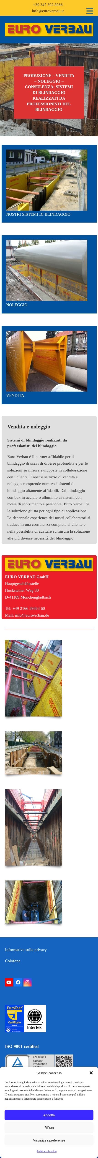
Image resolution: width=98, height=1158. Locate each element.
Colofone (12, 961)
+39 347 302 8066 (48, 5)
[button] (91, 1073)
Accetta (49, 1115)
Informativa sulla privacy (26, 949)
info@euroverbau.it (48, 11)
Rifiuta (49, 1128)
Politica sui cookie (47, 1151)
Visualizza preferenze (49, 1140)
